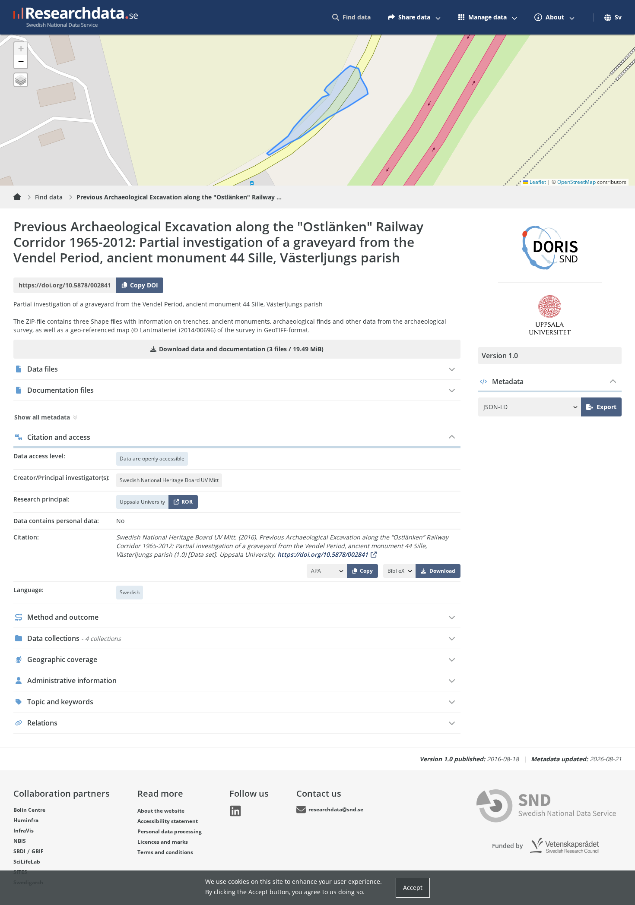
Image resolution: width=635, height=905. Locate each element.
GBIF (38, 851)
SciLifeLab (26, 861)
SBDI (19, 851)
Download (442, 570)
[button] (20, 48)
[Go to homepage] (75, 17)
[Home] (22, 197)
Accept (412, 887)
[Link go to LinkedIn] (235, 811)
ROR (185, 503)
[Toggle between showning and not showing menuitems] (438, 17)
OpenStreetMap (576, 182)
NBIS (19, 841)
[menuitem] (351, 17)
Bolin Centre (29, 810)
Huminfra (25, 820)
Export (606, 407)
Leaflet (537, 182)
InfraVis (23, 830)
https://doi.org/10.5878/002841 (322, 554)
